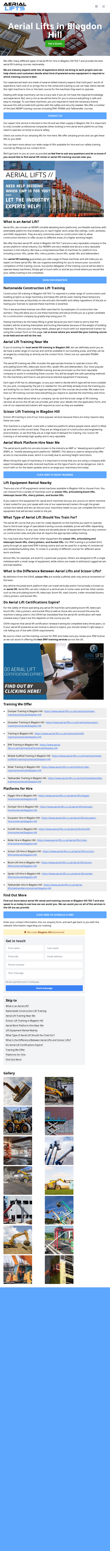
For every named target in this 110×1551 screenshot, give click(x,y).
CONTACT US (55, 115)
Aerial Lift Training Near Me (20, 1015)
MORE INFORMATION (55, 280)
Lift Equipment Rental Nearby (22, 1030)
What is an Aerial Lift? (17, 1006)
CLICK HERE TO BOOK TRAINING (55, 474)
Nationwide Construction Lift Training (26, 1010)
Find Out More (13, 1059)
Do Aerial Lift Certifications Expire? (24, 1044)
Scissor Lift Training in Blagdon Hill (24, 1020)
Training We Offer (15, 1049)
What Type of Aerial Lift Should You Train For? (30, 1035)
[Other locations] (96, 6)
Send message (44, 988)
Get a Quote (55, 43)
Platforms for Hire (15, 1054)
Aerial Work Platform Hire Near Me (25, 1025)
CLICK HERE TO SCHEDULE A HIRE (55, 914)
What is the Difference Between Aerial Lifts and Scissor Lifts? (38, 1040)
